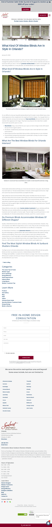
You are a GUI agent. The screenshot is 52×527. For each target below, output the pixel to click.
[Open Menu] (49, 15)
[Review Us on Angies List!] (22, 514)
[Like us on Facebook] (2, 502)
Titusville (29, 381)
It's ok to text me (10, 353)
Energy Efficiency (6, 275)
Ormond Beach (6, 389)
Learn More (26, 9)
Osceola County (6, 410)
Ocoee (28, 392)
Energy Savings (6, 304)
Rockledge (5, 386)
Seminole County (7, 408)
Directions (4, 439)
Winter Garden (6, 392)
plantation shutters (25, 230)
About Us (3, 494)
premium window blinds (28, 63)
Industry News (6, 279)
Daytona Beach (30, 397)
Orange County (30, 405)
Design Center (5, 486)
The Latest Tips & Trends (9, 270)
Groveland (5, 397)
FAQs (3, 296)
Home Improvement (7, 277)
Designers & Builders (7, 490)
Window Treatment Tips (8, 283)
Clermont (29, 400)
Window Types (6, 271)
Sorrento (5, 384)
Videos (4, 298)
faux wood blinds (30, 119)
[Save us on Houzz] (10, 502)
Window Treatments (7, 485)
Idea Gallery (5, 292)
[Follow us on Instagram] (7, 502)
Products (4, 291)
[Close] (50, 2)
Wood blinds (8, 126)
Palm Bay (29, 386)
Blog (3, 294)
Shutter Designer (6, 483)
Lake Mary (5, 394)
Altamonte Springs (7, 381)
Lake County (30, 408)
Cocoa (4, 400)
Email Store (4, 445)
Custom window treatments (28, 208)
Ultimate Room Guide (8, 300)
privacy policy (19, 362)
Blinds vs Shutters (7, 306)
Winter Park (6, 405)
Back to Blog (7, 262)
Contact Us (4, 496)
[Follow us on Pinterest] (4, 502)
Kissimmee (29, 394)
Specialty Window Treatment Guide (11, 302)
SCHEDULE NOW (26, 357)
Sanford (28, 384)
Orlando (28, 389)
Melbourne (29, 402)
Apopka (4, 402)
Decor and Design (6, 273)
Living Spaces (5, 281)
